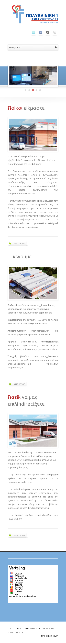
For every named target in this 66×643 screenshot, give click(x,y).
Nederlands (21, 578)
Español (19, 589)
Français (19, 580)
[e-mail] (55, 32)
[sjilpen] (33, 32)
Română (19, 586)
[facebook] (41, 32)
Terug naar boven (49, 636)
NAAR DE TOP (19, 243)
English (18, 573)
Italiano (18, 584)
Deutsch (19, 582)
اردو (16, 593)
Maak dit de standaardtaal (23, 596)
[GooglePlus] (48, 32)
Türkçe (18, 591)
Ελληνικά (19, 575)
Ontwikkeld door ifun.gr (28, 628)
